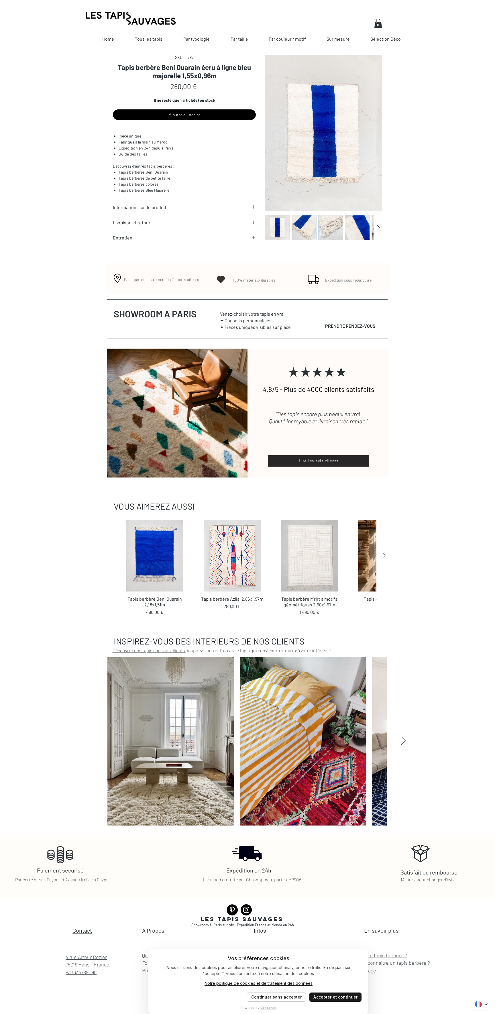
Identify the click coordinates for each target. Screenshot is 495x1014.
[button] (378, 23)
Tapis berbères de (134, 178)
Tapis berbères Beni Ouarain (143, 172)
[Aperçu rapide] (154, 556)
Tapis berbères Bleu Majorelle (144, 190)
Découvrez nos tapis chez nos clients (149, 650)
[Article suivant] (384, 555)
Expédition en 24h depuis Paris (146, 148)
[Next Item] (403, 741)
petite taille (160, 178)
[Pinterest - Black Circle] (232, 909)
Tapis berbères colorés (138, 184)
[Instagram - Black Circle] (246, 909)
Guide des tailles (133, 154)
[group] (247, 568)
